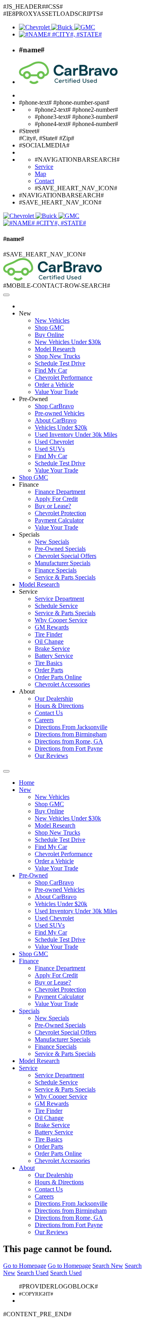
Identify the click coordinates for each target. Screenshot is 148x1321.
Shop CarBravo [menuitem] (54, 406)
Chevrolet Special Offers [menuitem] (65, 555)
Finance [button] (29, 484)
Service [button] (28, 591)
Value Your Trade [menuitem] (56, 391)
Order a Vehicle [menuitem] (54, 384)
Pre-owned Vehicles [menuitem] (59, 413)
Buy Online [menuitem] (49, 334)
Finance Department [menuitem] (60, 491)
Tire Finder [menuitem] (48, 634)
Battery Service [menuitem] (54, 655)
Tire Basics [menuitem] (48, 663)
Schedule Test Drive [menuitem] (60, 363)
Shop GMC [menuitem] (49, 327)
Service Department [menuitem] (59, 598)
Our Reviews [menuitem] (51, 755)
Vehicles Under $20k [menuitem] (61, 427)
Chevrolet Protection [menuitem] (60, 513)
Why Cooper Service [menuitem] (61, 620)
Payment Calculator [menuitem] (59, 520)
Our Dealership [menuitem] (54, 698)
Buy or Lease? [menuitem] (53, 506)
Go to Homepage (24, 1265)
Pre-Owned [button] (33, 399)
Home (26, 782)
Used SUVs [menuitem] (50, 448)
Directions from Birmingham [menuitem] (71, 734)
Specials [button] (29, 534)
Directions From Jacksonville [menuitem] (71, 727)
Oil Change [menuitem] (49, 641)
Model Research (39, 584)
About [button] (27, 691)
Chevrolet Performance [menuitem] (63, 377)
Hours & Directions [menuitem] (59, 705)
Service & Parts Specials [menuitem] (65, 577)
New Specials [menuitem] (52, 541)
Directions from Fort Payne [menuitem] (69, 748)
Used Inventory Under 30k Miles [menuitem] (76, 434)
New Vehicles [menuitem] (52, 320)
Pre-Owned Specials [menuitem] (60, 548)
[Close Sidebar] (6, 771)
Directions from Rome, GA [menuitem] (69, 741)
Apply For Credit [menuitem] (56, 498)
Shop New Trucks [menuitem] (57, 356)
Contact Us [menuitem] (49, 712)
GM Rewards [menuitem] (52, 627)
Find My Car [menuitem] (51, 370)
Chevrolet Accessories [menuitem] (62, 684)
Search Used (33, 1272)
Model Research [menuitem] (55, 349)
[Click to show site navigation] (6, 295)
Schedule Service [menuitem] (56, 605)
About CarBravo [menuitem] (56, 420)
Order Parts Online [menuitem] (58, 677)
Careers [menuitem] (44, 720)
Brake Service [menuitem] (52, 648)
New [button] (25, 313)
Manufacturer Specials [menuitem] (62, 563)
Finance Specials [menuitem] (56, 570)
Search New (107, 1265)
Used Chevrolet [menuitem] (54, 441)
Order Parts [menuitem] (49, 670)
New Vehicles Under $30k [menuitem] (68, 341)
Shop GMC (33, 477)
